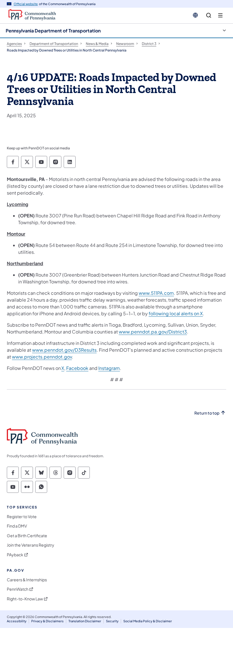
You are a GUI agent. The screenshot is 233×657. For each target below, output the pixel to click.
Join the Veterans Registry (30, 545)
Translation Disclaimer (84, 621)
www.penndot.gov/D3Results (64, 350)
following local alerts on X (176, 313)
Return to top (206, 413)
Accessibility (16, 621)
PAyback (15, 554)
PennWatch (17, 589)
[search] (209, 15)
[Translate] (195, 15)
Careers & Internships (27, 579)
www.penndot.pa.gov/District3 (153, 332)
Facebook (77, 368)
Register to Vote (22, 516)
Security (112, 621)
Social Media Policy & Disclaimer (147, 621)
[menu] (220, 15)
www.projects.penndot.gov (42, 357)
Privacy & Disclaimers (47, 621)
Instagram (109, 368)
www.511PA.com (156, 293)
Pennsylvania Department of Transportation (53, 30)
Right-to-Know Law (25, 598)
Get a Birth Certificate (27, 535)
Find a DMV (17, 526)
